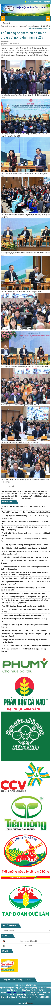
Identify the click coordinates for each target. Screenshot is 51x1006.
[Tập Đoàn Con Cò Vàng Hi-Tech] (25, 777)
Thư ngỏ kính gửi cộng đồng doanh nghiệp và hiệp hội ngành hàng (26, 512)
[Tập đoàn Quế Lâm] (25, 901)
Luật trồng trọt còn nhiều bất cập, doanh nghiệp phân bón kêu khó (26, 645)
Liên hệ (29, 2)
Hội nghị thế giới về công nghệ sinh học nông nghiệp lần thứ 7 (24, 548)
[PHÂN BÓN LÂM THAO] (25, 736)
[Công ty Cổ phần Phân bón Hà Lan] (25, 856)
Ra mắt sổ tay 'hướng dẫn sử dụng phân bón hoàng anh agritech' (25, 557)
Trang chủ (6, 23)
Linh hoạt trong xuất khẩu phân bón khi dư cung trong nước (23, 615)
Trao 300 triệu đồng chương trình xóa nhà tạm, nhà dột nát (23, 606)
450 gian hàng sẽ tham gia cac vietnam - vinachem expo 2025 (23, 593)
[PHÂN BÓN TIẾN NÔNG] (25, 813)
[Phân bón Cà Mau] (25, 694)
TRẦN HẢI (11, 487)
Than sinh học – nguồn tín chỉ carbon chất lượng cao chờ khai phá (26, 578)
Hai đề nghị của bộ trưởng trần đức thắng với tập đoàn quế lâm (24, 597)
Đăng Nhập (46, 2)
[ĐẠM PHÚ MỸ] (25, 665)
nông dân (33, 53)
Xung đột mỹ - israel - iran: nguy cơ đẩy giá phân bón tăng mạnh (25, 545)
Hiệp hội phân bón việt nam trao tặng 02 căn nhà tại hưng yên (24, 630)
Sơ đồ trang (37, 2)
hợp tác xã (40, 53)
